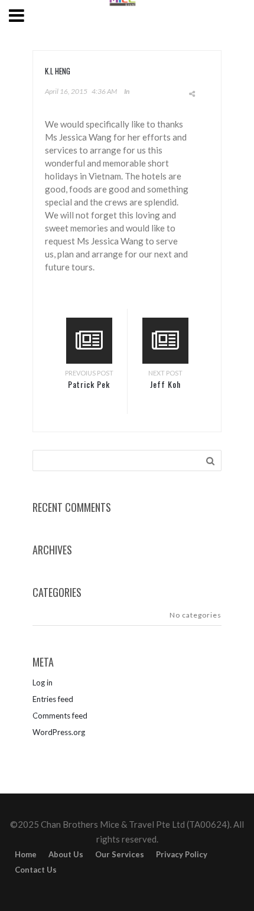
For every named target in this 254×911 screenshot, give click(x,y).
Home (26, 854)
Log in (42, 682)
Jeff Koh (165, 384)
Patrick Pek (89, 384)
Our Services (119, 854)
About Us (65, 854)
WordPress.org (58, 732)
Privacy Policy (181, 854)
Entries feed (52, 699)
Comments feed (59, 715)
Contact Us (36, 869)
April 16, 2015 (66, 91)
